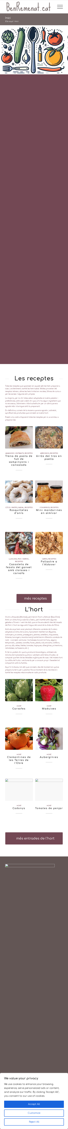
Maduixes (49, 709)
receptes (29, 453)
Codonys (19, 808)
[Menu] (58, 6)
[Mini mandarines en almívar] (49, 491)
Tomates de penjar (49, 808)
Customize (34, 1113)
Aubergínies (49, 757)
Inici (8, 18)
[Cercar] (51, 6)
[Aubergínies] (49, 738)
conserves (45, 507)
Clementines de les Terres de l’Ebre (19, 760)
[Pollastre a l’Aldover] (49, 543)
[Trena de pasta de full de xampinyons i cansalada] (19, 437)
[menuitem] (51, 6)
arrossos (44, 453)
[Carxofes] (19, 690)
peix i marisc (23, 559)
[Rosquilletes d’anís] (19, 491)
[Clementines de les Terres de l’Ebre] (19, 738)
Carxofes (19, 709)
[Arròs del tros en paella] (49, 437)
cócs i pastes (11, 507)
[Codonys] (19, 790)
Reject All (34, 1122)
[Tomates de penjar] (49, 790)
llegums (13, 559)
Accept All (34, 1104)
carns (44, 559)
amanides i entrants (14, 453)
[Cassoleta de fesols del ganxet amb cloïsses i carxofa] (19, 543)
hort (19, 706)
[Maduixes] (49, 690)
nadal (21, 507)
